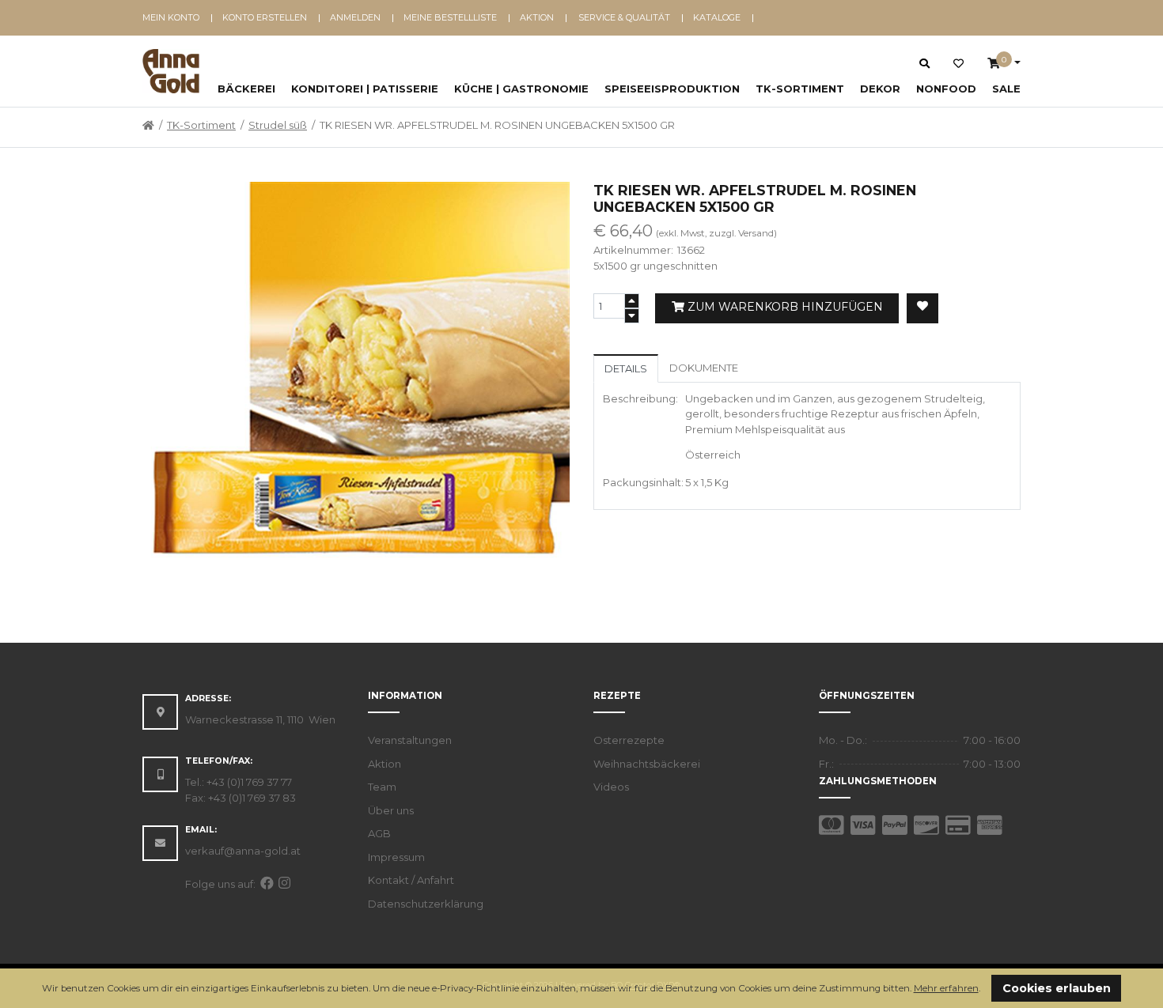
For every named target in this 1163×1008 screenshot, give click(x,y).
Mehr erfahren (946, 988)
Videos (611, 786)
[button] (985, 989)
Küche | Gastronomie (521, 88)
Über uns (391, 810)
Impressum (396, 857)
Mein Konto (170, 17)
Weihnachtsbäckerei (646, 763)
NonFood (946, 88)
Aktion (537, 17)
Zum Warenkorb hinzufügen (783, 307)
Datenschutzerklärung (425, 903)
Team (382, 786)
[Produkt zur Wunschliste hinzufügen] (922, 308)
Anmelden (355, 17)
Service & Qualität (624, 17)
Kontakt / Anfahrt (411, 880)
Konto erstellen (264, 17)
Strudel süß (277, 125)
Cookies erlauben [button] (1056, 988)
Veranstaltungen (410, 740)
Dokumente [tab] (703, 367)
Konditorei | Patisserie (364, 88)
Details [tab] (625, 368)
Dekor (880, 88)
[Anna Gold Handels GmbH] (170, 71)
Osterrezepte (629, 740)
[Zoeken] (924, 63)
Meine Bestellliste (450, 17)
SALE (1006, 88)
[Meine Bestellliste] (958, 64)
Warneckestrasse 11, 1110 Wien (260, 719)
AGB (379, 833)
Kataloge (717, 17)
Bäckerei (246, 88)
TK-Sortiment (800, 88)
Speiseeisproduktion (672, 88)
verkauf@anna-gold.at (243, 850)
